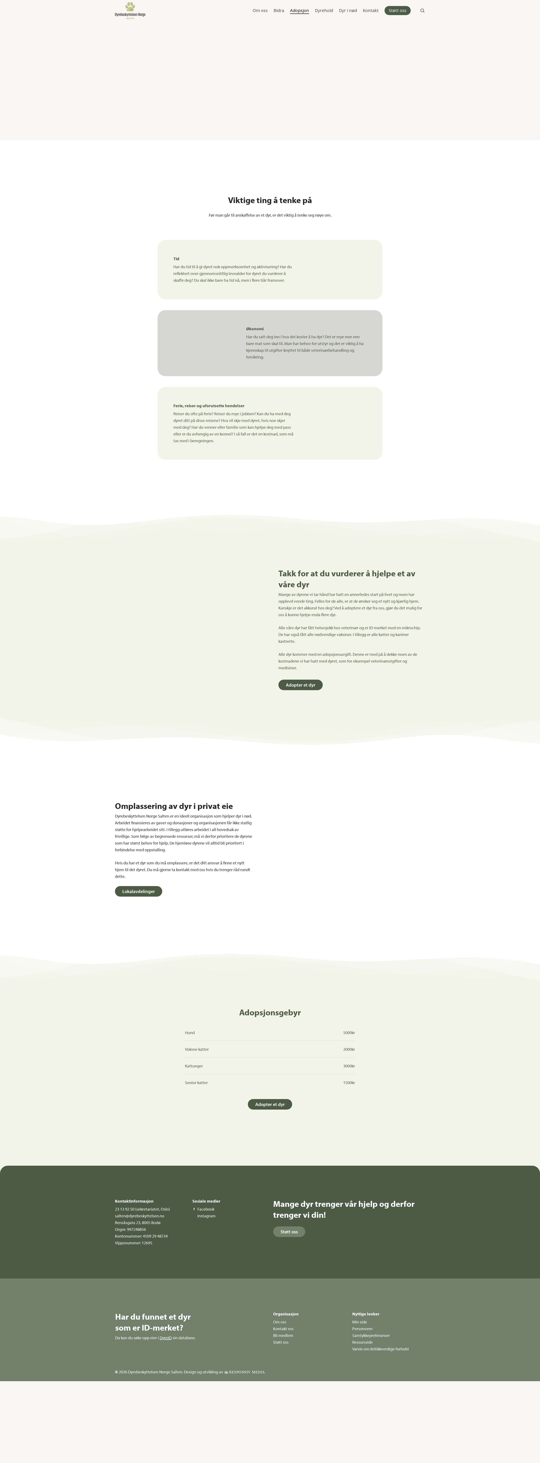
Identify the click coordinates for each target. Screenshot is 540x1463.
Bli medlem (283, 1335)
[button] (300, 685)
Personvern (362, 1328)
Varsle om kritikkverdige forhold (380, 1348)
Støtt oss (281, 1342)
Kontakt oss (283, 1328)
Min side (359, 1321)
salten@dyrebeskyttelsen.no (139, 1215)
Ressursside (362, 1342)
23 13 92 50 (124, 1209)
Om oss (279, 1321)
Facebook (205, 1209)
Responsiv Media (247, 1372)
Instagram (206, 1215)
